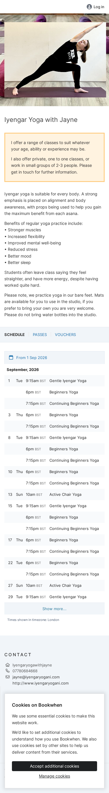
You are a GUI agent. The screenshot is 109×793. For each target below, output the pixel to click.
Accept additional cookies (54, 766)
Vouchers (65, 334)
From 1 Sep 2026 (31, 357)
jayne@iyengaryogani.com (36, 677)
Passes (40, 334)
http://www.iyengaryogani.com (40, 683)
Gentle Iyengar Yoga (67, 380)
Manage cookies (54, 775)
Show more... (54, 608)
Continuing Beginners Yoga (74, 403)
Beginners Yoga (63, 392)
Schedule (14, 334)
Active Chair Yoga (65, 494)
